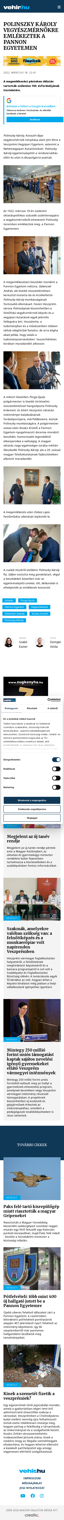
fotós (53, 638)
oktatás (9, 600)
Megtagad (32, 818)
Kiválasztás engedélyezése (32, 809)
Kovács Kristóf (40, 613)
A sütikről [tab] (52, 708)
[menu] (59, 7)
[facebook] (33, 1496)
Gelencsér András (15, 613)
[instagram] (42, 1496)
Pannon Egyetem (14, 607)
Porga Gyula (28, 600)
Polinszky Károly (14, 620)
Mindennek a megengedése (32, 800)
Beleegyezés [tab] (11, 708)
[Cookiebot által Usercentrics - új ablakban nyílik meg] (48, 700)
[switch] (56, 769)
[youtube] (22, 1496)
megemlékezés (39, 607)
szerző (22, 638)
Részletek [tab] (32, 708)
